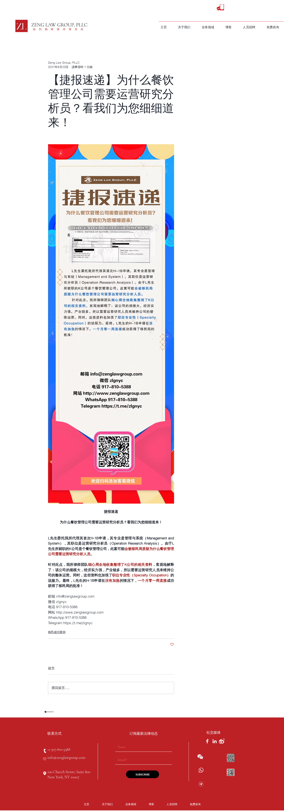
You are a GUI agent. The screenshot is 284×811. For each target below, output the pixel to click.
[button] (208, 27)
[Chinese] (239, 8)
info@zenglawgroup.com (66, 757)
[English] (231, 8)
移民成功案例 (56, 632)
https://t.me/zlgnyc (218, 788)
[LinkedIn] (214, 741)
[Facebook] (207, 741)
